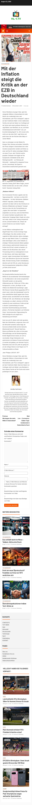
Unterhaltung (6, 638)
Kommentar (8, 441)
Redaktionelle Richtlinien (9, 658)
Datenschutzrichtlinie (8, 660)
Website (6, 476)
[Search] (29, 30)
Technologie (5, 634)
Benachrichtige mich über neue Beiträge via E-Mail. (15, 500)
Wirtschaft (5, 629)
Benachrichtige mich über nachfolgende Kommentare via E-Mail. (15, 492)
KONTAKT (5, 640)
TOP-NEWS (5, 625)
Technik (4, 788)
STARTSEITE (6, 622)
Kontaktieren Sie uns (8, 654)
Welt (3, 627)
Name (6, 464)
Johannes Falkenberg (17, 544)
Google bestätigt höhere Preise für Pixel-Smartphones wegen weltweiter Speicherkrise (15, 793)
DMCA (4, 656)
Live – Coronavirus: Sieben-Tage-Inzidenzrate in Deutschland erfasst (23, 420)
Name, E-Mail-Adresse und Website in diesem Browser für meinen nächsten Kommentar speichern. (15, 484)
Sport (4, 636)
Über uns (5, 651)
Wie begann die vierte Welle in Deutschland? (9, 418)
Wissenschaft (6, 631)
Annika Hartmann (7, 105)
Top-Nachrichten (5, 63)
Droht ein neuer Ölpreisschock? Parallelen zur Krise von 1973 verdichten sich (13, 572)
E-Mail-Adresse (9, 470)
